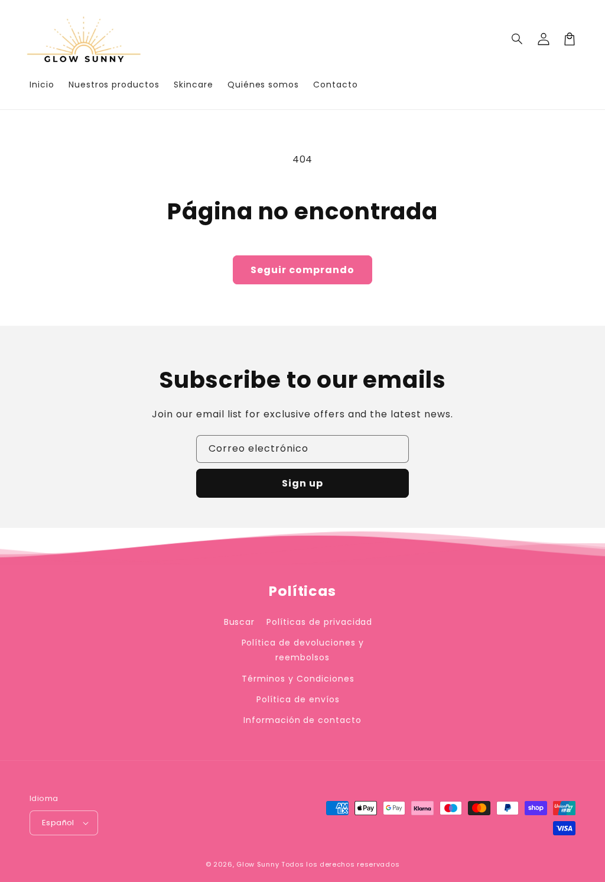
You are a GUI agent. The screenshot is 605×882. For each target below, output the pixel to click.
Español (58, 822)
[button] (518, 39)
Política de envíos (297, 699)
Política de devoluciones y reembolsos (303, 650)
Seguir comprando (302, 270)
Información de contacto (302, 720)
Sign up (302, 483)
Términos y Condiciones (298, 679)
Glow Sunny (257, 864)
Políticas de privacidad (319, 622)
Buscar (239, 622)
